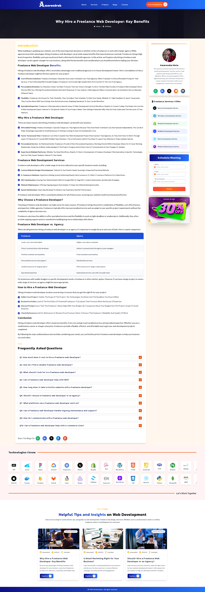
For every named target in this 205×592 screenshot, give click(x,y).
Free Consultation (155, 4)
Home (98, 26)
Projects (105, 5)
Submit (169, 189)
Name (157, 164)
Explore (45, 576)
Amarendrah (98, 589)
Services (94, 5)
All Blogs (108, 26)
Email (156, 172)
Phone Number (160, 179)
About (83, 5)
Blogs (115, 5)
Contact (125, 5)
